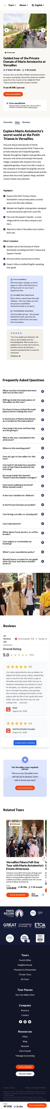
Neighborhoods (25, 965)
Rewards (25, 1046)
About (22, 5)
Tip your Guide (25, 1074)
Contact (25, 1015)
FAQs (17, 122)
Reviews (26, 122)
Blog (25, 1041)
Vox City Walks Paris (25, 994)
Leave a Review (25, 1067)
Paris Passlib (25, 1051)
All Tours (25, 979)
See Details (35, 895)
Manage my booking (25, 1055)
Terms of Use (9, 1088)
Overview (7, 122)
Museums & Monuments (25, 969)
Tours (11, 5)
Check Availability (13, 94)
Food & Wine (25, 960)
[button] (6, 30)
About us (25, 1010)
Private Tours (25, 974)
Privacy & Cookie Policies (35, 1088)
